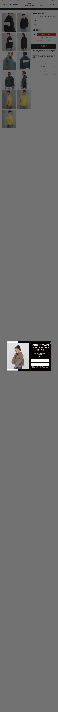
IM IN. (40, 364)
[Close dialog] (50, 343)
